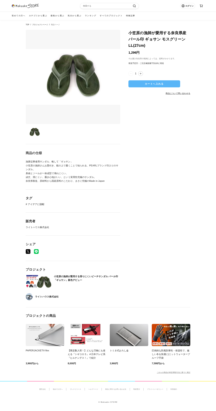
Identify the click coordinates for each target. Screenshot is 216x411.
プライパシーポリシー (155, 389)
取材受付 (136, 389)
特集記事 (130, 16)
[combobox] (108, 6)
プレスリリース (75, 389)
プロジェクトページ (40, 25)
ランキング (90, 16)
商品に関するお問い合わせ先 (115, 389)
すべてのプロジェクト (111, 16)
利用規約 (173, 389)
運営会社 (42, 389)
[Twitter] (28, 251)
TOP (27, 25)
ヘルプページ (93, 389)
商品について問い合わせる (178, 93)
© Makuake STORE (108, 402)
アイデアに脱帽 (36, 204)
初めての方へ (19, 16)
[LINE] (36, 251)
